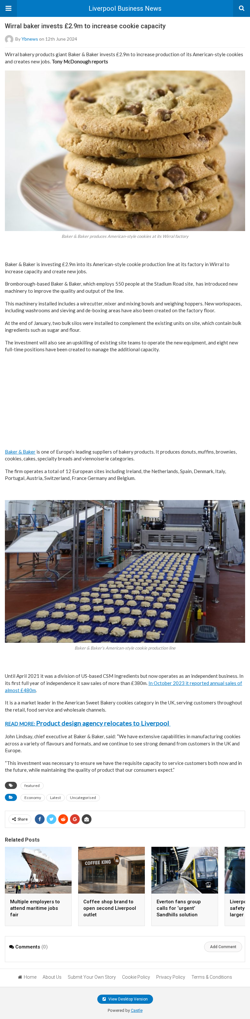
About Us (52, 977)
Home (30, 977)
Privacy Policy (170, 977)
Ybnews (29, 39)
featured (32, 785)
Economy (32, 797)
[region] (125, 399)
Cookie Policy (136, 977)
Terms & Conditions (211, 977)
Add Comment (223, 947)
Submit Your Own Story (92, 977)
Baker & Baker (20, 452)
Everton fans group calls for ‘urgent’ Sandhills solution (179, 908)
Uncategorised (83, 797)
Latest (55, 797)
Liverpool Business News (125, 8)
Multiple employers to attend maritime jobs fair (35, 908)
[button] (8, 8)
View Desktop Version (127, 999)
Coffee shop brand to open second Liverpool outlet (109, 908)
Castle (137, 1010)
